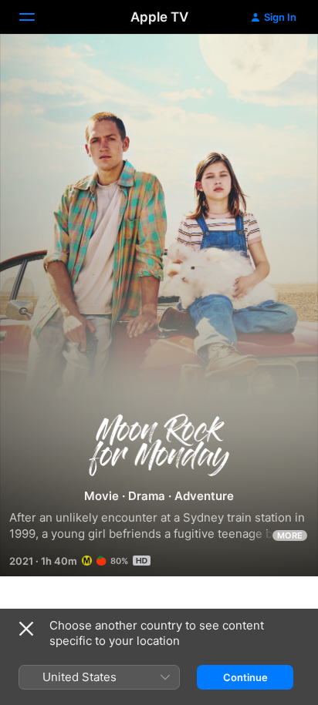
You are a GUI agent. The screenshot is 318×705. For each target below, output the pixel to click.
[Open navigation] (36, 17)
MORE (290, 535)
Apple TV (159, 17)
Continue (245, 677)
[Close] (26, 629)
